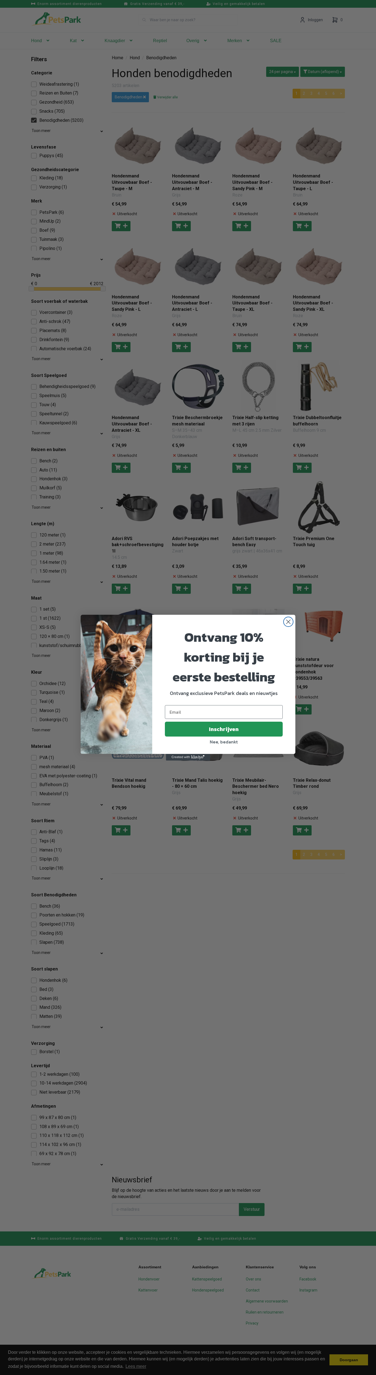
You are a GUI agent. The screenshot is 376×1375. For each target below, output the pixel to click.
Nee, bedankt (224, 741)
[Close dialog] (288, 622)
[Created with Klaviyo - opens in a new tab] (188, 757)
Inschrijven (224, 729)
